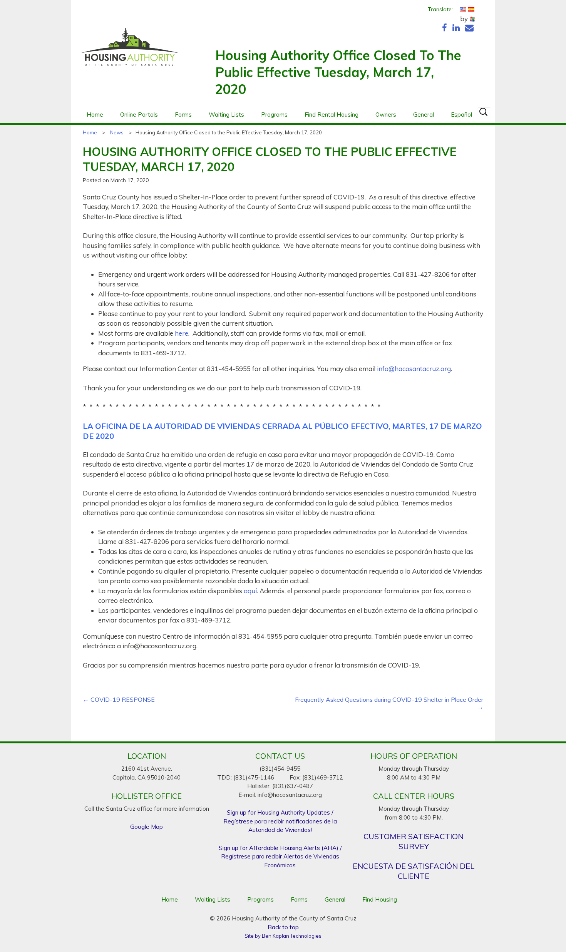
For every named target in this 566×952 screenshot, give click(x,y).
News (117, 132)
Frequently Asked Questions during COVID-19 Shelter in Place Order (389, 703)
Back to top (283, 927)
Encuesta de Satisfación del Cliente (413, 871)
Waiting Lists (226, 114)
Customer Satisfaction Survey (413, 841)
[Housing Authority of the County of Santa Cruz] (130, 51)
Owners (385, 114)
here (181, 333)
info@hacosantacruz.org (414, 369)
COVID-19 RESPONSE (119, 699)
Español (461, 114)
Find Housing (379, 899)
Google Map (146, 826)
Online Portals (139, 114)
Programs (274, 114)
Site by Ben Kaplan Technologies (283, 936)
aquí (250, 591)
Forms (183, 114)
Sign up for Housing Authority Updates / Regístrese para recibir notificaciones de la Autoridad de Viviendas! (280, 821)
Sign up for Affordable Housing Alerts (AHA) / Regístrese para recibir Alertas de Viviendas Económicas (280, 856)
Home (95, 114)
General (423, 114)
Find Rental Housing (331, 114)
